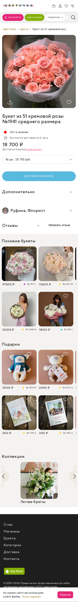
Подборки (54, 17)
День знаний (34, 17)
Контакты (11, 559)
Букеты (10, 538)
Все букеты (15, 17)
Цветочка (9, 29)
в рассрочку (34, 149)
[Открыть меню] (72, 6)
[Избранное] (66, 6)
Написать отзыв (59, 225)
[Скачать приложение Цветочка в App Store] (14, 571)
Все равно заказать (39, 176)
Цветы (24, 29)
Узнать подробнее (31, 596)
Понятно (65, 594)
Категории (12, 545)
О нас (8, 525)
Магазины (12, 531)
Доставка (11, 552)
